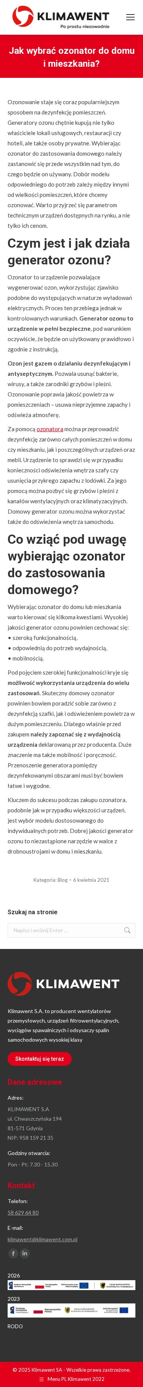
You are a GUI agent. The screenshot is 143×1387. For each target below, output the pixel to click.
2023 (14, 1298)
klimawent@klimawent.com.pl (42, 1239)
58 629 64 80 (23, 1212)
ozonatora (50, 428)
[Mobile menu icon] (130, 17)
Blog (62, 880)
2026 (14, 1275)
